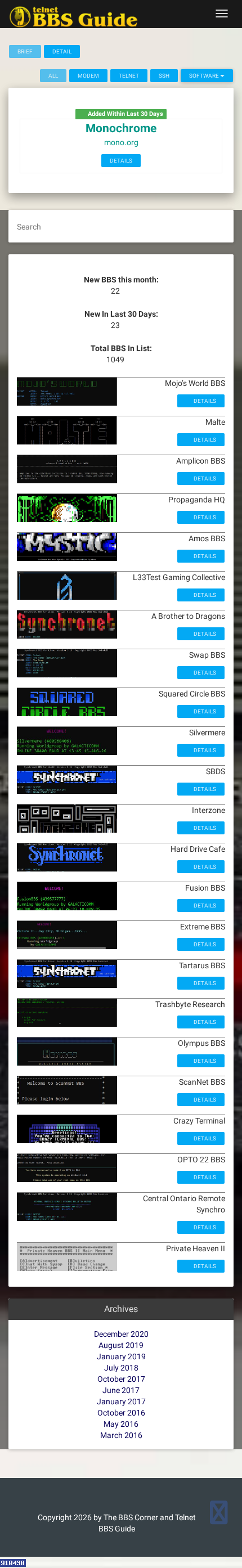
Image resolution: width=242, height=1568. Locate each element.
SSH (164, 76)
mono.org (121, 142)
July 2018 (121, 1367)
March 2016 (121, 1435)
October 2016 (121, 1412)
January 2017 (121, 1401)
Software (204, 76)
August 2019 (121, 1345)
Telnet (129, 76)
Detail (61, 51)
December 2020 (121, 1333)
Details (121, 161)
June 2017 (121, 1390)
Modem (88, 76)
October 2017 (121, 1378)
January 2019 (121, 1356)
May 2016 (121, 1423)
